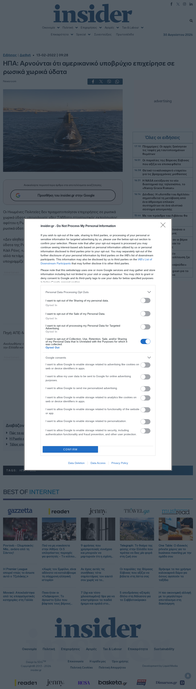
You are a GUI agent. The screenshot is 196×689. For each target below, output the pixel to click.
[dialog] (98, 344)
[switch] (145, 300)
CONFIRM (70, 449)
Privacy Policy (119, 463)
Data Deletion (76, 463)
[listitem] (98, 292)
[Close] (164, 226)
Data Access (98, 463)
